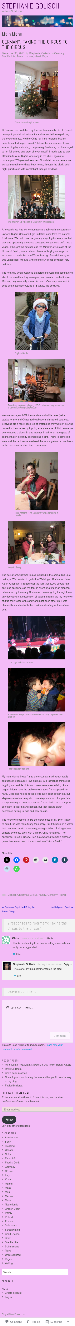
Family (42, 894)
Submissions (12, 1246)
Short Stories (12, 1234)
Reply (50, 938)
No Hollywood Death (62, 907)
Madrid (8, 1183)
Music (8, 1200)
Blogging (10, 1146)
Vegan (45, 56)
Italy (7, 1175)
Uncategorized (33, 56)
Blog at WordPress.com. (14, 1314)
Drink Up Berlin (13, 1069)
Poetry (8, 1213)
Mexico (9, 1196)
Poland (9, 1217)
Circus (33, 894)
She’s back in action (16, 1073)
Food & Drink (12, 1162)
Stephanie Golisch (30, 6)
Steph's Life (8, 56)
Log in (8, 1297)
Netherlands (11, 1204)
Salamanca (11, 1225)
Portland (9, 1221)
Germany (59, 53)
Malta (8, 1187)
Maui (7, 1192)
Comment (60, 1035)
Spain (8, 1238)
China (8, 1154)
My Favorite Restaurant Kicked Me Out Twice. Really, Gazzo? (38, 1064)
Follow (9, 1119)
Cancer (12, 894)
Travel (20, 56)
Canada (9, 1150)
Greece (9, 1171)
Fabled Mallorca (13, 1085)
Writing (9, 1263)
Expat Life (10, 1158)
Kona (8, 1179)
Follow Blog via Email (16, 1093)
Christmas (23, 894)
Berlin (8, 1141)
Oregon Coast (12, 1208)
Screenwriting (12, 1229)
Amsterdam (11, 1137)
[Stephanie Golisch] (37, 23)
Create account (13, 1292)
